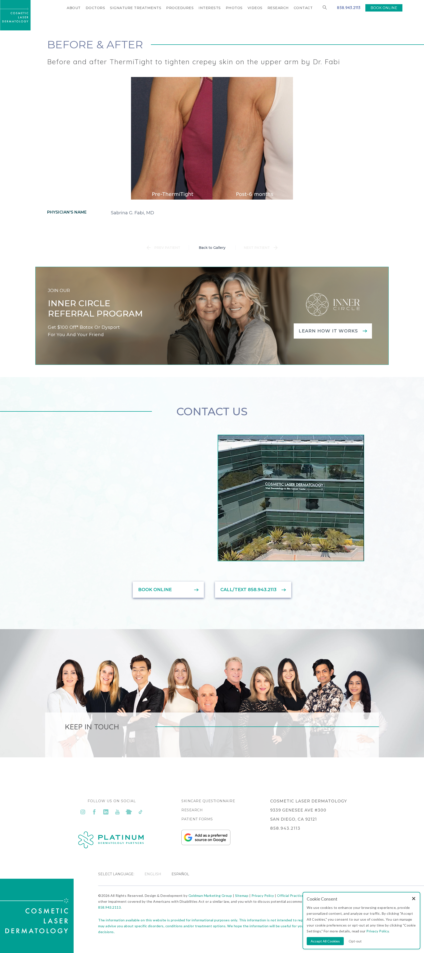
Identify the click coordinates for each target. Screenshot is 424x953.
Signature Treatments (135, 8)
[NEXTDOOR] (129, 812)
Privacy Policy (263, 895)
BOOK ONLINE (384, 8)
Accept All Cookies (325, 941)
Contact (303, 8)
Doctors (95, 8)
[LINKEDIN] (106, 812)
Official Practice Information (300, 895)
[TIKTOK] (140, 812)
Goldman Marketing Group (210, 895)
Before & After (95, 44)
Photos (234, 8)
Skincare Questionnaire (208, 801)
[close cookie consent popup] (413, 899)
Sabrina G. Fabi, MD (132, 213)
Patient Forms (197, 819)
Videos (255, 8)
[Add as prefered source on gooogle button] (205, 844)
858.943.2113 (348, 7)
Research (278, 8)
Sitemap (242, 895)
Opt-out (355, 941)
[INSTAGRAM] (83, 812)
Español (180, 874)
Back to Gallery (212, 247)
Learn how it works (328, 331)
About (74, 8)
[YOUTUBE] (117, 812)
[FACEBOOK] (94, 812)
